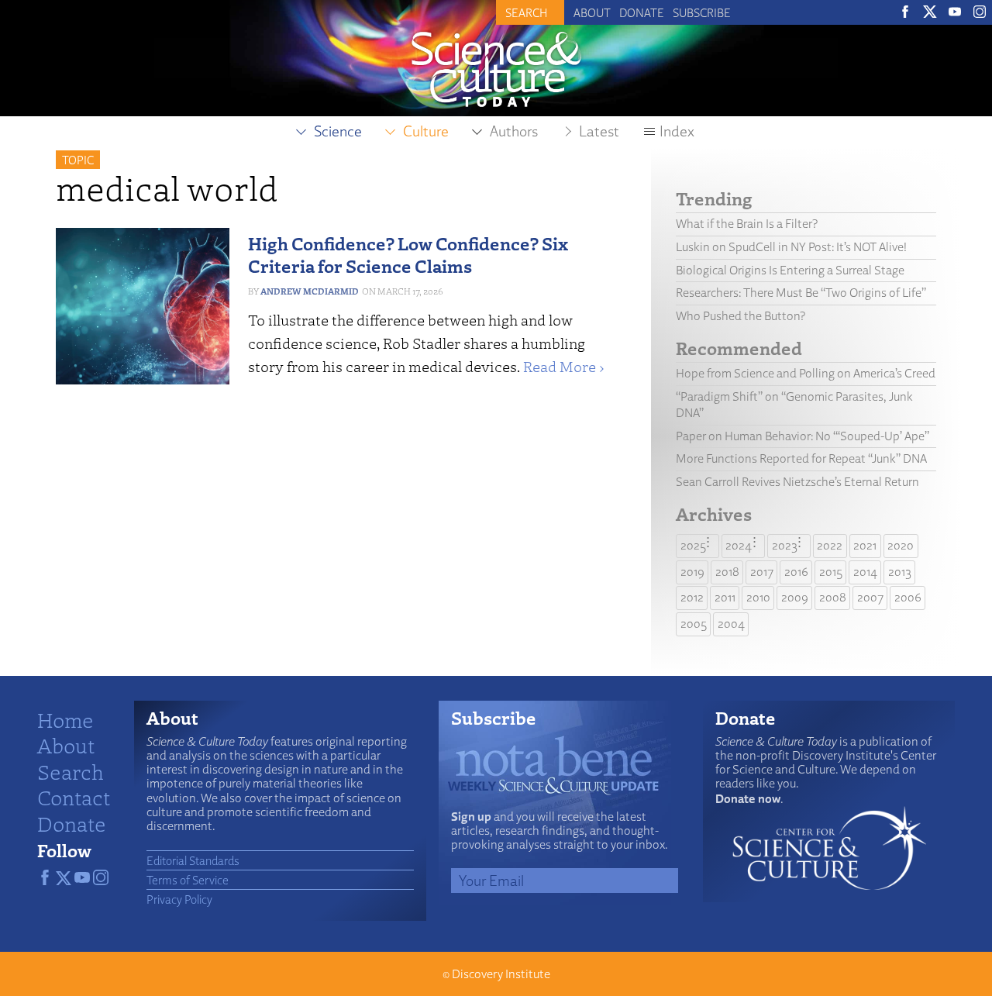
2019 (692, 571)
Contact (73, 797)
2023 (784, 545)
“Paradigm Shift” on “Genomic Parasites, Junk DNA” (794, 404)
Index (677, 131)
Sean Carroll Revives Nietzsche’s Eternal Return (797, 481)
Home (65, 719)
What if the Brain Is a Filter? (747, 223)
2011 (725, 597)
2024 (738, 545)
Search (70, 771)
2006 (907, 597)
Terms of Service (187, 880)
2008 (832, 597)
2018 (727, 571)
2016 (796, 571)
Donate (641, 12)
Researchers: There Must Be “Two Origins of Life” (801, 292)
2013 (899, 571)
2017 (761, 571)
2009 (794, 597)
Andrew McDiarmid (309, 291)
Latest (599, 131)
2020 (900, 545)
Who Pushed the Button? (740, 315)
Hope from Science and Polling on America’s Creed (805, 373)
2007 (870, 597)
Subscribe (702, 12)
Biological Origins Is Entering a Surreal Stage (790, 270)
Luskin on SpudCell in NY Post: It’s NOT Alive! (791, 247)
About (592, 12)
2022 (829, 545)
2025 (693, 545)
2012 (692, 597)
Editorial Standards (192, 860)
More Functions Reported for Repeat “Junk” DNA (801, 458)
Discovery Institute (501, 974)
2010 (758, 597)
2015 (830, 571)
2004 (731, 623)
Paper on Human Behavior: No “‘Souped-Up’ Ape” (802, 436)
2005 (693, 623)
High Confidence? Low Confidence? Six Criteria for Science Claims (408, 254)
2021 (865, 545)
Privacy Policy (179, 899)
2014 (865, 571)
